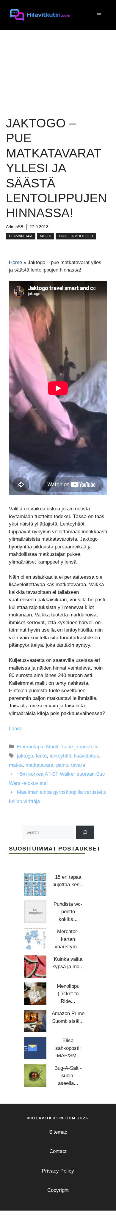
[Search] (85, 832)
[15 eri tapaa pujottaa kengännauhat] (35, 884)
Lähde (15, 728)
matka (16, 765)
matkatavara (39, 765)
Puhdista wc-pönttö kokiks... (68, 911)
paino (62, 765)
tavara (78, 765)
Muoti (45, 236)
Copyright (58, 1190)
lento (41, 756)
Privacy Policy (58, 1171)
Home (15, 262)
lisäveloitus (86, 756)
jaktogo (25, 756)
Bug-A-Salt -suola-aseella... (68, 1075)
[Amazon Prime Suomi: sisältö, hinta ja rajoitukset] (35, 1021)
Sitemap (58, 1132)
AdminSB (14, 226)
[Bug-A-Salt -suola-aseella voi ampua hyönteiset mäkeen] (35, 1075)
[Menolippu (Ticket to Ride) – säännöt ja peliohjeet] (35, 993)
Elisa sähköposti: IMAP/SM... (68, 1048)
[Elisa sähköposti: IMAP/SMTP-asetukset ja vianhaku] (35, 1048)
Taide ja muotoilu (76, 236)
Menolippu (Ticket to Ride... (68, 993)
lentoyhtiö (60, 756)
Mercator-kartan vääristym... (68, 939)
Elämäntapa (20, 236)
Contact (58, 1151)
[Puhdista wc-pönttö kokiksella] (35, 911)
